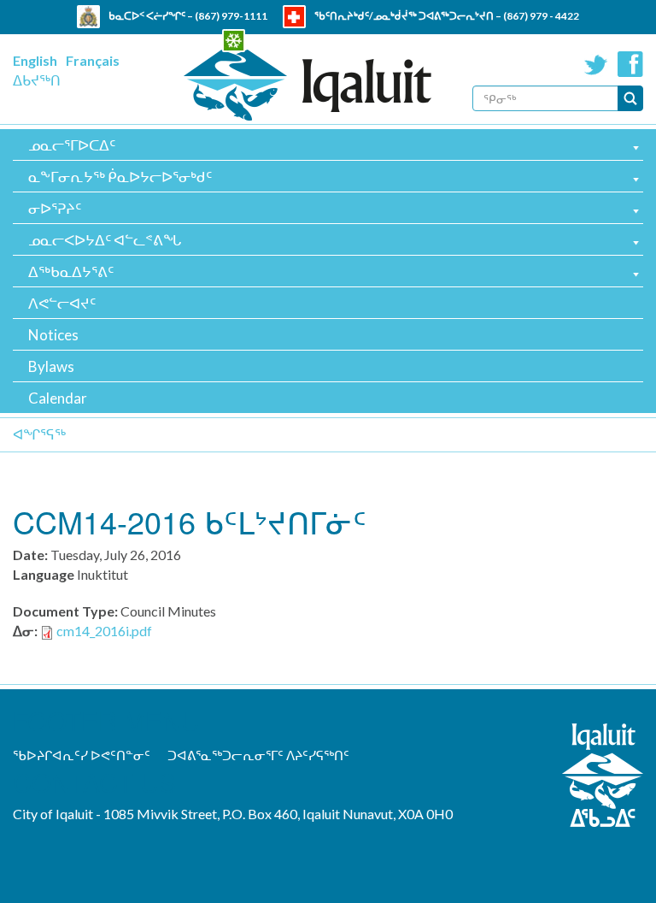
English (35, 60)
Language (43, 574)
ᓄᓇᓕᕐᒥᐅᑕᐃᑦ (71, 145)
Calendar (57, 398)
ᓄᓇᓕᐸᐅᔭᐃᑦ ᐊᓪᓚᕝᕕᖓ (104, 240)
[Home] (307, 85)
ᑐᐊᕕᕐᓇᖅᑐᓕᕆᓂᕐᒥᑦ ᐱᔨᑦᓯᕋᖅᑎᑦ (258, 755)
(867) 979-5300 (397, 38)
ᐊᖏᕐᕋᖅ (39, 434)
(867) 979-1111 (231, 15)
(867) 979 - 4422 (541, 15)
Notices (53, 335)
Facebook (630, 64)
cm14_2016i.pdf (104, 631)
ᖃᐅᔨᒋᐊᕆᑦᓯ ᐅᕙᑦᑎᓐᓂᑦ (81, 755)
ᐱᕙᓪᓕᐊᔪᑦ (62, 303)
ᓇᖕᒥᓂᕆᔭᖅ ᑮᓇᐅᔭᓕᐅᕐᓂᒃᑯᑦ (120, 177)
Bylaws (51, 366)
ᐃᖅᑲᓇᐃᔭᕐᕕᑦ (71, 271)
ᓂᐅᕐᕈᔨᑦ (54, 208)
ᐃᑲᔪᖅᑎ (37, 80)
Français (93, 60)
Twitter (596, 64)
